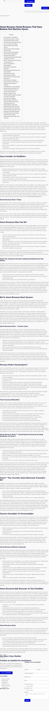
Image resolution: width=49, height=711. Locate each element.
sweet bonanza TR (4, 15)
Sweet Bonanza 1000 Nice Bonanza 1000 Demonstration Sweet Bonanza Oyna (11, 101)
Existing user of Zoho (28, 688)
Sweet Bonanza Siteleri (9, 75)
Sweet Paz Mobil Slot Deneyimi (12, 108)
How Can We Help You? (28, 684)
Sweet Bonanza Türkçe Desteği (12, 86)
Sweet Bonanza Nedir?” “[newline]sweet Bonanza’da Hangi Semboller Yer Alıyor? (12, 57)
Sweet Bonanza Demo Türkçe (11, 39)
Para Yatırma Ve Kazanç (10, 98)
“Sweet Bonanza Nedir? (10, 91)
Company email (27, 676)
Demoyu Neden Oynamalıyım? (11, 52)
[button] (29, 1)
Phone (25, 680)
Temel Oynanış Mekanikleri (10, 53)
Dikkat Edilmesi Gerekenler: (11, 104)
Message (26, 692)
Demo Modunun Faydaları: (10, 80)
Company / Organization (28, 673)
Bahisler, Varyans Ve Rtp (10, 93)
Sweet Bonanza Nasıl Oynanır (11, 81)
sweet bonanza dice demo (34, 196)
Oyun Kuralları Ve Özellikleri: (11, 37)
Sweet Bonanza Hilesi (9, 73)
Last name (38, 669)
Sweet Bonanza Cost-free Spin (11, 106)
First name (26, 669)
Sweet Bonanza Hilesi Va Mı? (11, 40)
